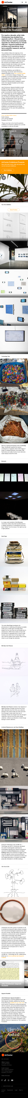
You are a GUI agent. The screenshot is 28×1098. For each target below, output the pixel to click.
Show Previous (13, 209)
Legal (16, 1090)
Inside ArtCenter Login (8, 1086)
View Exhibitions (8, 170)
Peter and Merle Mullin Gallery (9, 115)
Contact (3, 1090)
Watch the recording (10, 150)
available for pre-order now (17, 1002)
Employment (10, 1090)
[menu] (25, 2)
